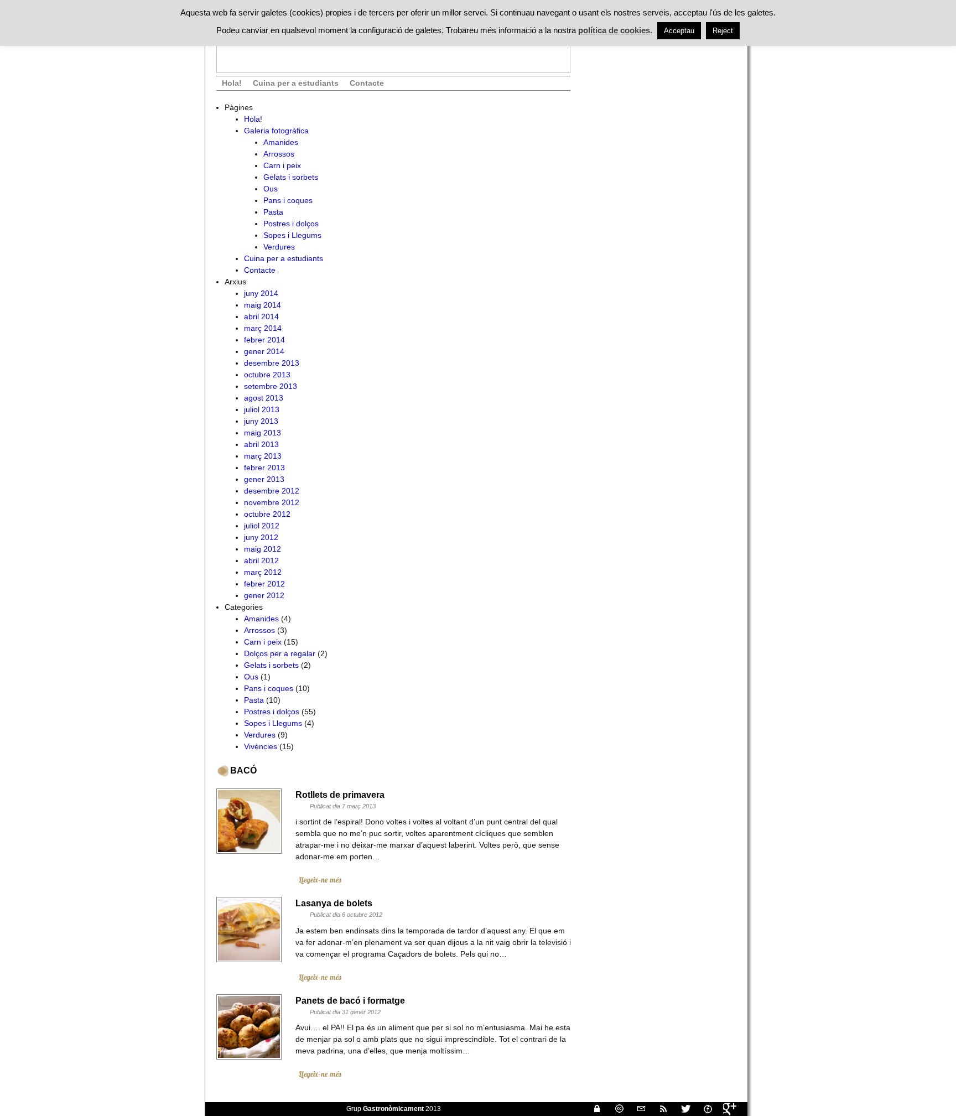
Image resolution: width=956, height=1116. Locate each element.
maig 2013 (262, 432)
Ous (270, 188)
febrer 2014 (264, 339)
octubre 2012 (267, 514)
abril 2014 (261, 316)
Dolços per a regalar (279, 653)
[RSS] (659, 1108)
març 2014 (263, 328)
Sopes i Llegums (292, 235)
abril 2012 (261, 560)
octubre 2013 (267, 374)
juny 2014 (261, 293)
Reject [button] (723, 31)
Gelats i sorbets (290, 177)
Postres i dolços (291, 223)
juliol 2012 (261, 525)
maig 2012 (262, 548)
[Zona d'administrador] (592, 1108)
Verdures (279, 246)
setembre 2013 (270, 386)
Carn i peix (282, 165)
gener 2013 (264, 479)
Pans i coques (288, 200)
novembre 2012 (271, 502)
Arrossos (278, 153)
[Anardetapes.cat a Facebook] (703, 1108)
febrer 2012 (264, 583)
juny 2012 (261, 537)
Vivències (260, 746)
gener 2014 (264, 351)
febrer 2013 (264, 467)
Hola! (232, 83)
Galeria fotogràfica (276, 130)
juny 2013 (261, 421)
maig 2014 (262, 304)
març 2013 (263, 455)
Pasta (273, 211)
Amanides (280, 142)
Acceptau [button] (679, 31)
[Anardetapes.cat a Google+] (725, 1108)
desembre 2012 (271, 490)
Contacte (367, 83)
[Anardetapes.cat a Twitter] (681, 1108)
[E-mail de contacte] (637, 1108)
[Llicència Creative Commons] (615, 1108)
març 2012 (263, 572)
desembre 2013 (271, 363)
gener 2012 (264, 595)
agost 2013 (263, 397)
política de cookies (614, 30)
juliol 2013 (261, 409)
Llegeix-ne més (319, 880)
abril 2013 (261, 444)
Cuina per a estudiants (296, 83)
